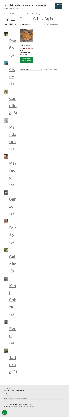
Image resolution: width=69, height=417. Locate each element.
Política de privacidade (11, 407)
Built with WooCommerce (27, 407)
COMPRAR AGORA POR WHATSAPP (27, 60)
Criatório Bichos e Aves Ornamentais (25, 5)
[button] (4, 412)
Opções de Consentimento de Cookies (15, 398)
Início (7, 14)
